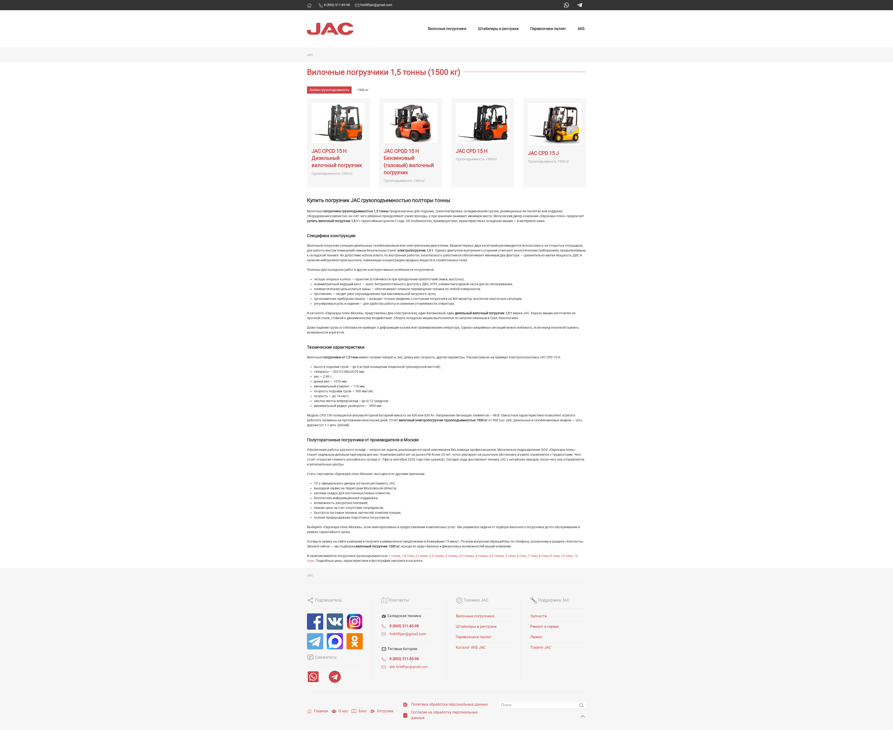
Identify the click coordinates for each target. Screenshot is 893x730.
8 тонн (544, 556)
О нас (343, 711)
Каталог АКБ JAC (471, 647)
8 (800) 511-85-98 (336, 5)
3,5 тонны (466, 556)
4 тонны (481, 556)
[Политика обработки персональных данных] (405, 704)
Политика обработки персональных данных (449, 704)
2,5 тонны (436, 556)
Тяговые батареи (402, 649)
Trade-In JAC (540, 647)
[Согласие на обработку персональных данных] (405, 715)
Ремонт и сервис (544, 626)
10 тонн (567, 556)
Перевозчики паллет (548, 28)
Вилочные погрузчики (447, 28)
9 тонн (555, 556)
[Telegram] (580, 5)
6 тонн (521, 556)
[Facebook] (315, 621)
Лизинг (536, 637)
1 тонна (394, 556)
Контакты (398, 600)
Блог (363, 711)
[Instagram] (355, 621)
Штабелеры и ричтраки (498, 28)
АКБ (581, 28)
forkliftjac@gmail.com (376, 5)
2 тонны (421, 556)
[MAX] (335, 641)
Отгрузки (385, 711)
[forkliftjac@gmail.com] (383, 634)
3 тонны (451, 556)
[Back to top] (583, 716)
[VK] (335, 621)
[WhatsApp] (566, 5)
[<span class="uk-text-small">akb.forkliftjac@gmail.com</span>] (383, 667)
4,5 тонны (496, 556)
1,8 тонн (408, 556)
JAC (310, 55)
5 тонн (510, 556)
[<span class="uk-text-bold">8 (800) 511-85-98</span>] (383, 626)
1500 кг (363, 90)
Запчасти (538, 616)
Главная (321, 711)
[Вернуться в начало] (330, 29)
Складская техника (404, 616)
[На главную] (309, 5)
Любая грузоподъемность (329, 90)
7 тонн (532, 556)
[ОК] (355, 641)
